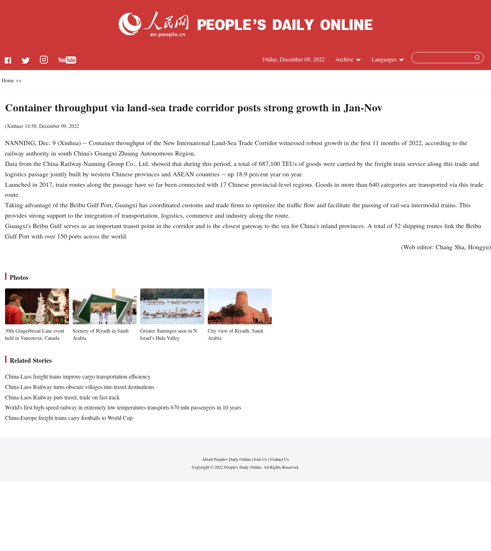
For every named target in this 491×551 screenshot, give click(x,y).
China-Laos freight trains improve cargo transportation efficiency (78, 376)
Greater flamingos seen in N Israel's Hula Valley (168, 334)
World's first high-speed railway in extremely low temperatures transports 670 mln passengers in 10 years (123, 407)
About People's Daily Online (226, 459)
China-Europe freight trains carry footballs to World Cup (69, 417)
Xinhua (14, 125)
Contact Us (279, 459)
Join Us (261, 459)
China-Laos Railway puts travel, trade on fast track (62, 397)
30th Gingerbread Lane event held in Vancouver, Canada (34, 334)
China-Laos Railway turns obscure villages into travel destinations (79, 386)
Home (8, 80)
